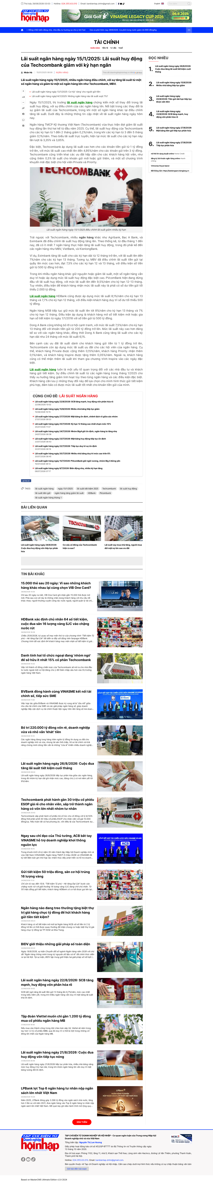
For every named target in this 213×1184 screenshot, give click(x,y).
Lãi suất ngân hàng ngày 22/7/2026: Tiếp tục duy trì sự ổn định (66, 446)
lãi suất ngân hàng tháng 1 (48, 497)
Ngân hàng (95, 48)
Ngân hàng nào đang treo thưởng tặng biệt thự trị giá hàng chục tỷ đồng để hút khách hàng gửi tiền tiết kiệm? (57, 912)
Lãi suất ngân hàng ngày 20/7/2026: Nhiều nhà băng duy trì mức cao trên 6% (72, 453)
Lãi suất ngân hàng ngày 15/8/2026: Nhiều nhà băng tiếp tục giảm (67, 409)
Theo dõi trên (118, 72)
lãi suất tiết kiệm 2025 (87, 488)
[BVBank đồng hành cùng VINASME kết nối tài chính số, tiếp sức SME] (120, 704)
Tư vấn (113, 48)
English (157, 3)
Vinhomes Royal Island (160, 166)
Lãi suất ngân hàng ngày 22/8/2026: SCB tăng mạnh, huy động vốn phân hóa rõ (74, 401)
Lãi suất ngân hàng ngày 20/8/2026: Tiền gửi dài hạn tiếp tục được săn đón (174, 99)
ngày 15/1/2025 (65, 488)
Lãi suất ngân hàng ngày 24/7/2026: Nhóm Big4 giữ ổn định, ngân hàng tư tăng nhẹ (76, 431)
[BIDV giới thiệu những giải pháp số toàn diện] (120, 957)
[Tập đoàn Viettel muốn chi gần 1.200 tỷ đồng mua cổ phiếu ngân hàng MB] (120, 1029)
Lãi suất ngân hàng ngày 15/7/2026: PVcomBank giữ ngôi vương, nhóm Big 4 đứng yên (77, 461)
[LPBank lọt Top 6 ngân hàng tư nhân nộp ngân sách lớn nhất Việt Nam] (120, 1101)
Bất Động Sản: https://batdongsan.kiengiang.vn (170, 171)
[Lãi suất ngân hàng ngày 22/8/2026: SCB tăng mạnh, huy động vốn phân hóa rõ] (120, 993)
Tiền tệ (105, 48)
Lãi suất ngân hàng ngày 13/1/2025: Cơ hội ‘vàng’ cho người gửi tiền (66, 91)
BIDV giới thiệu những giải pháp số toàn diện (55, 944)
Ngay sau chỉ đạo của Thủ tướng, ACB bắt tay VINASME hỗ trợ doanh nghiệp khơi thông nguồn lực (56, 840)
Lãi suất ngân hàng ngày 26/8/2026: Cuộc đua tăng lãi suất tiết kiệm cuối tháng (173, 69)
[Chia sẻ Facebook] (23, 114)
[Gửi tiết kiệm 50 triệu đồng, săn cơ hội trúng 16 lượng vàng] (120, 885)
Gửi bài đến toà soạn (77, 1168)
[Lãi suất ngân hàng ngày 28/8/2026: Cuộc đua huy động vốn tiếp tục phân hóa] (40, 528)
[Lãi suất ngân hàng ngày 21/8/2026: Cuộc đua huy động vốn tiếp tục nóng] (120, 1065)
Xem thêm (82, 1122)
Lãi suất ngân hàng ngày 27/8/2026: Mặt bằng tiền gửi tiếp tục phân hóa (174, 129)
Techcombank (109, 488)
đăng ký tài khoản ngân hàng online (165, 158)
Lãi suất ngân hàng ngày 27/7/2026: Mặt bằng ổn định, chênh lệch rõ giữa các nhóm (76, 416)
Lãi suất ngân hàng (42, 296)
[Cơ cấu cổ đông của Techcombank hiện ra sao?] (82, 528)
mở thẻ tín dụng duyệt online (162, 154)
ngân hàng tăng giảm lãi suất (69, 493)
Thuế (120, 48)
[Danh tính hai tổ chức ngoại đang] (120, 668)
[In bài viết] (23, 125)
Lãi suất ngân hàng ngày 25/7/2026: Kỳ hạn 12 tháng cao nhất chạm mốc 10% (73, 424)
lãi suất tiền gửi (42, 493)
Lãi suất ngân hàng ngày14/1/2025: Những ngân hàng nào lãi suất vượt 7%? (70, 96)
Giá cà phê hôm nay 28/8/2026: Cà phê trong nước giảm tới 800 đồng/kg (69, 30)
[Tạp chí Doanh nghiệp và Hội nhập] (119, 3)
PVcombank (105, 493)
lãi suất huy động (128, 488)
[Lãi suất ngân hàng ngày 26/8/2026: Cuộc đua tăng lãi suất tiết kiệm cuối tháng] (120, 776)
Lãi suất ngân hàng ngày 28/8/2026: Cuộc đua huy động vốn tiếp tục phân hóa (39, 548)
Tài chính (106, 42)
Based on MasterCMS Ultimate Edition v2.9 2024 (44, 1179)
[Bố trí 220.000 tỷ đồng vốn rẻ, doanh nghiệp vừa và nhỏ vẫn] (120, 740)
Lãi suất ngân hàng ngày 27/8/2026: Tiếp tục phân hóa (174, 144)
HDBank (91, 493)
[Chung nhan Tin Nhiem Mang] (181, 1139)
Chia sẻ (26, 480)
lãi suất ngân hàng (79, 102)
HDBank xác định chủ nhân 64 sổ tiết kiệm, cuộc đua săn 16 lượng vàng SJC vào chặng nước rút (55, 623)
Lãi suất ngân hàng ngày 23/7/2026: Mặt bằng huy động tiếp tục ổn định (70, 438)
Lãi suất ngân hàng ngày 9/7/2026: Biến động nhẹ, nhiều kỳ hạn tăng (68, 468)
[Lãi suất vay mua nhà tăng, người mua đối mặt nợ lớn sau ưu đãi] (124, 528)
